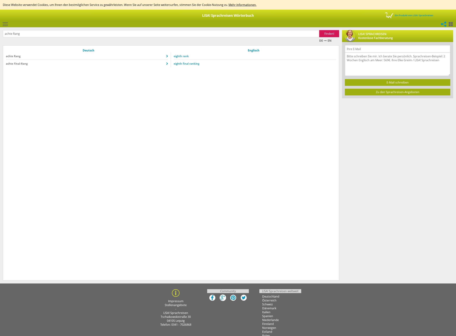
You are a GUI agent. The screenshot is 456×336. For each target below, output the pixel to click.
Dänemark (269, 308)
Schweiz (267, 304)
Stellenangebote (176, 305)
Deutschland (270, 296)
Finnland (268, 324)
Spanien (267, 316)
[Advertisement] (396, 126)
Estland (267, 332)
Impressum (175, 301)
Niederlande (270, 320)
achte (9, 56)
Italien (266, 312)
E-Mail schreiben (398, 82)
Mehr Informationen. (242, 5)
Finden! (329, 34)
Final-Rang (21, 63)
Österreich (269, 300)
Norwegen (269, 328)
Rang (17, 56)
